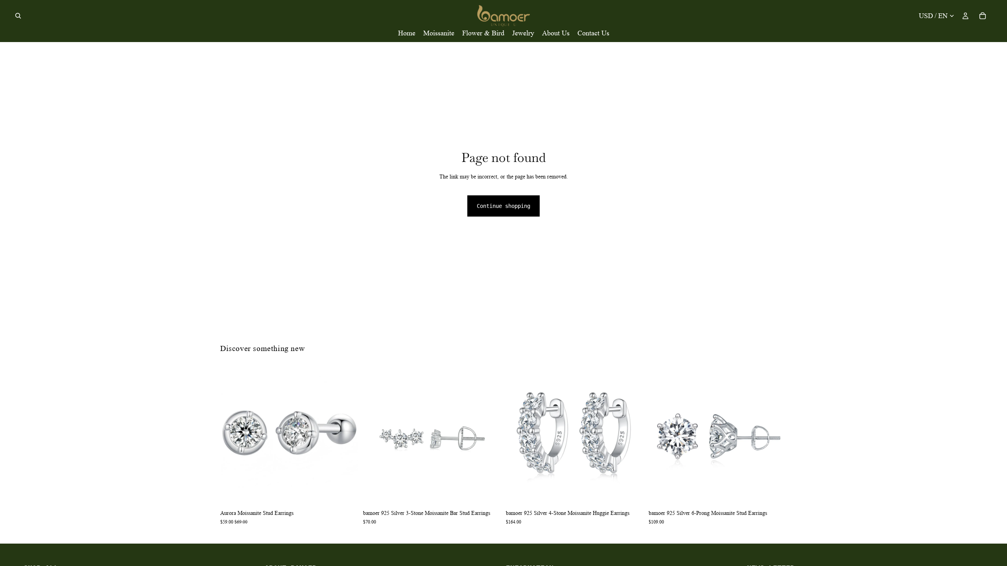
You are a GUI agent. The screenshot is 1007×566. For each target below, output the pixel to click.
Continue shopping (503, 206)
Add (352, 493)
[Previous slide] (232, 436)
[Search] (18, 15)
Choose (781, 493)
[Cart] (982, 15)
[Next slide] (346, 436)
